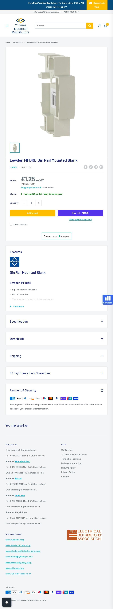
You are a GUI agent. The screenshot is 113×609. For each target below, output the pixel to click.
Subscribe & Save (99, 5)
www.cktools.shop (15, 568)
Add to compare (20, 224)
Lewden (13, 167)
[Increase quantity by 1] (38, 203)
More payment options (80, 219)
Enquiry (65, 476)
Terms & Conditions (71, 458)
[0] (105, 25)
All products (18, 42)
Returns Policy (68, 467)
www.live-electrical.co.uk (18, 573)
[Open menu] (7, 26)
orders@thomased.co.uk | (50, 11)
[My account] (99, 25)
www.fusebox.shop (15, 539)
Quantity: (14, 202)
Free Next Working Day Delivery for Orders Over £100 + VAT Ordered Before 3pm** (56, 5)
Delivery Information (71, 463)
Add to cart (32, 213)
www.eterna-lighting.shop (19, 562)
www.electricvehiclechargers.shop (23, 551)
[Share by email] (101, 167)
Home (8, 42)
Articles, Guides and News (74, 454)
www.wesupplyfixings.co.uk (19, 556)
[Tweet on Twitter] (96, 167)
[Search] (89, 26)
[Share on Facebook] (86, 167)
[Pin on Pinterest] (91, 167)
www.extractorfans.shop (18, 545)
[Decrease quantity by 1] (24, 203)
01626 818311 (73, 11)
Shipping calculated (31, 187)
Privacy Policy (68, 472)
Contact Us (66, 449)
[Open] (6, 602)
